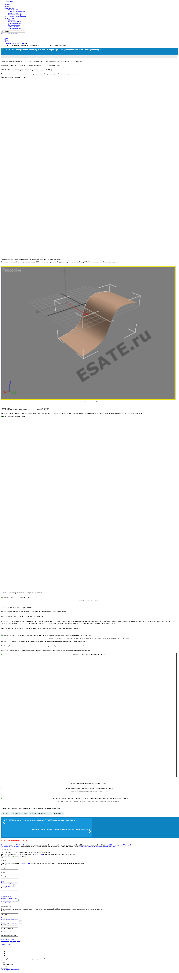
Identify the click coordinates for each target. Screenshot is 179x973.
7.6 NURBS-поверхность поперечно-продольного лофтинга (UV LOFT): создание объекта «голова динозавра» (40, 821)
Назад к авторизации (7, 939)
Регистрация (15, 969)
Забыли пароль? (6, 969)
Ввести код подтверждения (9, 883)
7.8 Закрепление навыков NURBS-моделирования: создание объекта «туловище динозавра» (60, 831)
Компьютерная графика (15, 15)
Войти (3, 33)
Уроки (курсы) (9, 8)
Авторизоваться (6, 897)
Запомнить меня (8, 964)
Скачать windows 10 (14, 26)
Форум (6, 6)
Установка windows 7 (15, 23)
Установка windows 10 (15, 28)
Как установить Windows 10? (10, 846)
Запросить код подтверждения (10, 941)
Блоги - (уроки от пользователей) (15, 16)
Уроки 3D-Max (13, 10)
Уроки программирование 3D (17, 11)
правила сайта (5, 35)
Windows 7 (11, 20)
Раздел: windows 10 (14, 25)
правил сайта (39, 854)
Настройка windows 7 (15, 21)
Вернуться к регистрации (9, 898)
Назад (2, 881)
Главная (7, 4)
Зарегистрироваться (13, 33)
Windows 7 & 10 (9, 18)
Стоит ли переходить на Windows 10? (13, 845)
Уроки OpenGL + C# (14, 13)
